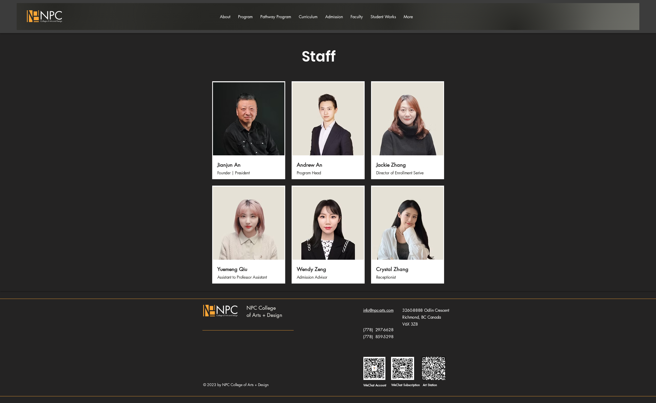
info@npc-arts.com (378, 310)
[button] (245, 17)
